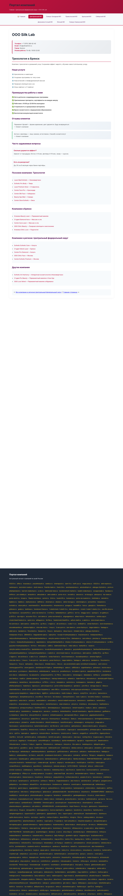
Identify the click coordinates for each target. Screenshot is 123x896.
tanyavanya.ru (66, 708)
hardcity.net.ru (98, 810)
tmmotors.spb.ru (48, 802)
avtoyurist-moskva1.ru (16, 762)
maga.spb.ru (91, 868)
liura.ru (84, 605)
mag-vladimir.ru (83, 872)
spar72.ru (91, 886)
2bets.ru (73, 719)
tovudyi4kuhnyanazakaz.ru (54, 649)
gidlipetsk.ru (13, 784)
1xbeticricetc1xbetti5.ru (61, 620)
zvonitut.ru (55, 711)
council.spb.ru (76, 784)
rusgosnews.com (91, 740)
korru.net (20, 737)
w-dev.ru (24, 744)
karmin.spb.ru (38, 872)
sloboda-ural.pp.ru (60, 766)
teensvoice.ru (102, 693)
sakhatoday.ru (25, 751)
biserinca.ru (13, 799)
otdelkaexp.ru (28, 770)
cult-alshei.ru (36, 806)
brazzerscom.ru (83, 635)
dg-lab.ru (53, 762)
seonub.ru (47, 711)
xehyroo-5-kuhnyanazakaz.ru (96, 642)
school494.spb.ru (44, 740)
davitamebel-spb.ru (81, 773)
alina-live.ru (57, 879)
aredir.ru (99, 894)
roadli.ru (22, 678)
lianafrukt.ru (65, 846)
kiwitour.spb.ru (103, 872)
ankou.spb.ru (88, 748)
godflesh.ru (106, 711)
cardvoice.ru (70, 682)
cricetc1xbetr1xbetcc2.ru (17, 620)
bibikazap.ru (82, 883)
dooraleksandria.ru (15, 627)
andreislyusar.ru (44, 671)
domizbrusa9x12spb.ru (105, 678)
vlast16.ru (12, 737)
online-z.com (98, 766)
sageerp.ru (68, 810)
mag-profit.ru (59, 839)
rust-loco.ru (13, 740)
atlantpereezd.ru (14, 591)
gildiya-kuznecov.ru (37, 759)
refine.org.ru (84, 861)
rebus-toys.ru (67, 631)
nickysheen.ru (87, 850)
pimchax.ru (96, 638)
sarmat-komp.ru (14, 722)
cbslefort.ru (68, 843)
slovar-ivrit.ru (26, 689)
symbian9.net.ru (26, 802)
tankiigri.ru (98, 886)
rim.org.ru (84, 806)
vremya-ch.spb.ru (52, 817)
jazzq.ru (83, 854)
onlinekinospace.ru (56, 715)
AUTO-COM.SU (72, 766)
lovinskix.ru (13, 605)
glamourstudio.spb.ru (98, 865)
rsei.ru (48, 875)
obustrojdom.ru (87, 802)
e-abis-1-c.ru (72, 624)
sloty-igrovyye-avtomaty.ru (80, 689)
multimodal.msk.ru (94, 751)
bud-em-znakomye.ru (29, 591)
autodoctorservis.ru (26, 726)
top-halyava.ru (14, 613)
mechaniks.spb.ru (29, 832)
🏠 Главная (21, 16)
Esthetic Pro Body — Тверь (23, 183)
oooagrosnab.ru (98, 591)
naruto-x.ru (55, 671)
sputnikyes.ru (51, 751)
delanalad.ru (88, 675)
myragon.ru (48, 795)
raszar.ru (91, 646)
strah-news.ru (38, 587)
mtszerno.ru (49, 835)
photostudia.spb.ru (36, 795)
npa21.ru (42, 817)
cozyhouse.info (14, 879)
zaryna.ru (32, 700)
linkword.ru (67, 828)
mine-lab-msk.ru (41, 627)
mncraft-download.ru (79, 711)
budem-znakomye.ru (85, 591)
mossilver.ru (39, 777)
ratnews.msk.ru (106, 843)
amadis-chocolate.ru (37, 722)
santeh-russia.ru (14, 802)
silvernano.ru (50, 602)
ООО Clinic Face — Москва (23, 255)
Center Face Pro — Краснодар (24, 190)
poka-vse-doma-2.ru (39, 613)
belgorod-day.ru (35, 693)
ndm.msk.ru (24, 792)
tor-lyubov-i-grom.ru (79, 671)
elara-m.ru (44, 719)
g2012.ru (71, 613)
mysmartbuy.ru (45, 678)
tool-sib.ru (81, 799)
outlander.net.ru (80, 868)
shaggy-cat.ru (85, 613)
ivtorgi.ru (73, 817)
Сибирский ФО (101, 16)
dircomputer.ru (93, 704)
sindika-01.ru (35, 624)
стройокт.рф (13, 854)
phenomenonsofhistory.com (18, 883)
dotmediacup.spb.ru (79, 857)
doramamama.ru (24, 704)
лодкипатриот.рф (88, 784)
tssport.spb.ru (67, 813)
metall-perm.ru (14, 792)
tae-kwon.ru (55, 733)
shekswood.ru (48, 872)
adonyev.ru (98, 594)
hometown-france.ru (41, 609)
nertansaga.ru (77, 675)
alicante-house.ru (95, 875)
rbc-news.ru (107, 594)
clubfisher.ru (91, 700)
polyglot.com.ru (106, 781)
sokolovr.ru (102, 708)
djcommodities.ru (35, 682)
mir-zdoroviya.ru (45, 784)
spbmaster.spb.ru (27, 868)
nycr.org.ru (34, 817)
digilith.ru (45, 693)
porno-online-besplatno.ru (63, 686)
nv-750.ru (58, 675)
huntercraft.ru (107, 850)
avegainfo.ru (84, 733)
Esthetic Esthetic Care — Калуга (25, 245)
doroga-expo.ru (95, 686)
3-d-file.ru (50, 613)
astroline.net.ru (86, 781)
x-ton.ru (52, 682)
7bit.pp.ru (92, 755)
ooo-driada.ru (23, 784)
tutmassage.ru (79, 722)
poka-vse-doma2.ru (55, 616)
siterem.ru (66, 784)
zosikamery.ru (47, 766)
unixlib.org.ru (44, 890)
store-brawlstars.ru (106, 624)
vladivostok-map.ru (60, 646)
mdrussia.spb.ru (66, 861)
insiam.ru (75, 733)
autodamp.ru (13, 682)
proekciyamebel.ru (61, 806)
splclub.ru (77, 686)
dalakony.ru (109, 792)
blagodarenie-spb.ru (40, 635)
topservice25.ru (30, 813)
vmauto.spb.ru (14, 861)
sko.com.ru (70, 773)
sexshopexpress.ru (72, 587)
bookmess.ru (57, 828)
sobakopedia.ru (22, 755)
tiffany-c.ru (26, 773)
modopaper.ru (81, 682)
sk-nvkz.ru (92, 824)
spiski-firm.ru (35, 719)
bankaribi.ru (83, 646)
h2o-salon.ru (76, 744)
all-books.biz (104, 857)
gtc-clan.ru (67, 883)
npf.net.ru (84, 755)
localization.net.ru (97, 835)
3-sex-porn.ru (60, 627)
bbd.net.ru (47, 770)
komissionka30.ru (47, 839)
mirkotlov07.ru (26, 843)
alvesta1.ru (97, 748)
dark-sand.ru (25, 624)
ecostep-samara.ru (37, 773)
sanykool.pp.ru (33, 890)
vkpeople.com (34, 857)
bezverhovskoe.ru (74, 792)
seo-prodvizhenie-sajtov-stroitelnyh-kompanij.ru (80, 664)
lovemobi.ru (13, 894)
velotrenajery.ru (81, 602)
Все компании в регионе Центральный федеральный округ (39, 292)
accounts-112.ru (31, 616)
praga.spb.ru (99, 722)
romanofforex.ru (14, 766)
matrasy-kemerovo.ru (59, 678)
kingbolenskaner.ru (62, 781)
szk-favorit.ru (34, 781)
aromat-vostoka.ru (15, 770)
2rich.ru (52, 598)
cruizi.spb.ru (99, 854)
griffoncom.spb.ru (66, 759)
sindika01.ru (82, 624)
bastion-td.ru (80, 770)
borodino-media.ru (94, 697)
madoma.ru (27, 686)
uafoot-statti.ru (76, 620)
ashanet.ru (71, 678)
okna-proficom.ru (35, 715)
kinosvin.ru (67, 744)
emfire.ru (12, 594)
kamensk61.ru (103, 861)
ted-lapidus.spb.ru (15, 824)
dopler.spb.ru (101, 788)
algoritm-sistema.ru (94, 711)
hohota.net (83, 766)
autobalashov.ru (14, 719)
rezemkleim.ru (26, 711)
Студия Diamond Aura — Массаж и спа (28, 219)
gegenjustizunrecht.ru (96, 715)
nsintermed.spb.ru (60, 854)
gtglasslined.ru (52, 813)
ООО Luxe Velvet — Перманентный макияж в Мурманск (33, 281)
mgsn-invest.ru (69, 875)
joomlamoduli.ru (20, 846)
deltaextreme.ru (14, 843)
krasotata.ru (27, 584)
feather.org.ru (81, 886)
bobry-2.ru (65, 850)
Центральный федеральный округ (26, 9)
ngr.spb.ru (80, 740)
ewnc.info (40, 755)
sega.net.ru (102, 879)
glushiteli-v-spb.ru (72, 835)
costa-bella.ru (61, 729)
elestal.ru (59, 602)
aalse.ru (67, 667)
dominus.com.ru (14, 890)
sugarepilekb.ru (34, 788)
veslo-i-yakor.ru (81, 697)
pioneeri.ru (25, 722)
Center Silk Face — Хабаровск (24, 194)
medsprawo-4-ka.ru (16, 635)
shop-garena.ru (74, 609)
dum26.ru (40, 821)
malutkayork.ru (87, 744)
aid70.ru (109, 788)
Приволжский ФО (71, 16)
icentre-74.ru (69, 839)
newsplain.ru (60, 682)
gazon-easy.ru (23, 788)
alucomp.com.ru (44, 894)
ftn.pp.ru (22, 810)
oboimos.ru (102, 813)
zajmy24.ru (52, 635)
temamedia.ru (48, 843)
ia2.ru (11, 733)
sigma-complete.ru (45, 824)
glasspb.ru (91, 605)
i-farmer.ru (24, 828)
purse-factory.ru (82, 627)
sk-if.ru (11, 846)
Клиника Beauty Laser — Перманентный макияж (31, 216)
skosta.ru (52, 832)
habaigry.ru (105, 751)
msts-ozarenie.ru (66, 788)
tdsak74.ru (24, 729)
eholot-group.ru (81, 824)
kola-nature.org (14, 868)
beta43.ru (74, 846)
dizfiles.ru (96, 675)
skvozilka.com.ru (90, 890)
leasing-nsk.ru (79, 839)
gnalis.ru (21, 609)
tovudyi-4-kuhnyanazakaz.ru (67, 635)
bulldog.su (58, 868)
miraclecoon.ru (59, 605)
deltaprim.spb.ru (99, 744)
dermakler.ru (82, 894)
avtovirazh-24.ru (73, 854)
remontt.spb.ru (24, 795)
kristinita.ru (83, 704)
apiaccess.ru (47, 792)
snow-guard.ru (29, 667)
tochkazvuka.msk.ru (72, 777)
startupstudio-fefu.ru (71, 715)
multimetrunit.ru (91, 799)
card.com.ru (13, 759)
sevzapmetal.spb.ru (100, 821)
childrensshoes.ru (92, 832)
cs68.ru (50, 646)
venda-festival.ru (93, 624)
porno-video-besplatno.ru (41, 689)
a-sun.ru (59, 832)
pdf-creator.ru (107, 748)
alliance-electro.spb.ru (90, 726)
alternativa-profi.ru (69, 894)
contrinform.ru (45, 861)
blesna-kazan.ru (28, 777)
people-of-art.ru (85, 777)
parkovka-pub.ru (103, 890)
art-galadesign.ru (15, 773)
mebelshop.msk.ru (58, 770)
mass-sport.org (34, 828)
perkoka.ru (96, 667)
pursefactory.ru (65, 671)
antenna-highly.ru (29, 627)
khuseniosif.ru (66, 857)
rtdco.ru (59, 664)
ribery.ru (105, 686)
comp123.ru (84, 693)
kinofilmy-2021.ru (40, 708)
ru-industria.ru (14, 715)
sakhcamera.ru (76, 726)
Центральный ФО (36, 16)
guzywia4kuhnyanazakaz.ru (82, 649)
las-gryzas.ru (50, 886)
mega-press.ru (87, 584)
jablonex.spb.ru (46, 828)
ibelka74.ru (106, 875)
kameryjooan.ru (79, 788)
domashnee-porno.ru (27, 697)
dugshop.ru (22, 740)
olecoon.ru (79, 594)
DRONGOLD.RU (102, 824)
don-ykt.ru (93, 693)
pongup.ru (68, 605)
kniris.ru (25, 857)
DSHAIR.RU (37, 802)
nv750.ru (45, 682)
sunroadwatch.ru (79, 843)
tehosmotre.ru (90, 616)
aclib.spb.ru (36, 839)
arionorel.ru (56, 857)
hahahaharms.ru (61, 613)
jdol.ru (95, 708)
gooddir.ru (23, 748)
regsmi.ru (39, 744)
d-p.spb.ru (48, 773)
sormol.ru (45, 598)
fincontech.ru (32, 631)
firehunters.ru (101, 605)
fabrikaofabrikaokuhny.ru (101, 649)
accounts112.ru (26, 613)
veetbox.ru (49, 584)
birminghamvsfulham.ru (103, 719)
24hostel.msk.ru (14, 744)
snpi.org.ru (77, 737)
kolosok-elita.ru (44, 733)
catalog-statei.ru (89, 817)
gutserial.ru (55, 861)
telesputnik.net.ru (35, 883)
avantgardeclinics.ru (16, 850)
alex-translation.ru (98, 846)
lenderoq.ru (48, 777)
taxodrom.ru (78, 810)
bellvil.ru (12, 886)
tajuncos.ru (36, 686)
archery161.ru (94, 733)
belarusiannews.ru (69, 879)
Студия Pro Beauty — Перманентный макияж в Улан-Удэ (34, 278)
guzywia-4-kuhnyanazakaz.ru (19, 646)
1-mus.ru (52, 627)
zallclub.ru (83, 751)
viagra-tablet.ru (94, 627)
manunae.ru (91, 682)
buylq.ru (36, 850)
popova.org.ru (92, 883)
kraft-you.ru (77, 584)
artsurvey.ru (91, 894)
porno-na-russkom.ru (83, 598)
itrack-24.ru (60, 587)
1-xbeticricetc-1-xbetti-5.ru (58, 609)
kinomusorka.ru (55, 719)
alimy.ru (90, 766)
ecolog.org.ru (89, 722)
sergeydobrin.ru (58, 777)
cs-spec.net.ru (89, 828)
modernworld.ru (58, 824)
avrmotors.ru (104, 770)
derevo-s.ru (35, 861)
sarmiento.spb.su (30, 737)
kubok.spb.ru (100, 762)
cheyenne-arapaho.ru (85, 821)
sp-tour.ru (101, 799)
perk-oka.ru (13, 671)
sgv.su (31, 748)
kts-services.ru (14, 624)
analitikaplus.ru (27, 766)
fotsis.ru (92, 773)
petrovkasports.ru (47, 686)
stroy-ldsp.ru (67, 832)
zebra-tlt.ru (24, 715)
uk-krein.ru (93, 861)
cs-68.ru (110, 642)
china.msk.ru (49, 868)
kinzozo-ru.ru (33, 729)
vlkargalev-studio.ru (28, 879)
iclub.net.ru (13, 788)
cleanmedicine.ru (15, 689)
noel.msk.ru (28, 850)
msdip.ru (88, 708)
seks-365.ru (55, 689)
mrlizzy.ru (102, 832)
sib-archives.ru (61, 624)
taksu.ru (76, 693)
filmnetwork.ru (48, 744)
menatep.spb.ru (55, 890)
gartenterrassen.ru (68, 890)
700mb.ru (39, 879)
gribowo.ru (13, 609)
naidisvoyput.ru (57, 875)
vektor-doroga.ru (69, 602)
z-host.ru (12, 642)
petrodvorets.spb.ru (46, 854)
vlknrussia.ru (42, 646)
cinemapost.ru (59, 584)
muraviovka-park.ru (37, 704)
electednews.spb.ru (69, 886)
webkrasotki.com (54, 748)
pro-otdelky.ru (21, 594)
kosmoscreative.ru (93, 770)
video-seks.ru (73, 646)
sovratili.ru (71, 594)
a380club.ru (76, 667)
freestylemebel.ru (27, 875)
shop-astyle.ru (25, 861)
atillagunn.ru (40, 620)
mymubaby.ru (56, 740)
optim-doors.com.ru (16, 817)
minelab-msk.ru (79, 631)
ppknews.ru (27, 806)
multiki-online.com (40, 748)
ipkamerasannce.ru (81, 875)
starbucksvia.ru (31, 602)
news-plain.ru (67, 675)
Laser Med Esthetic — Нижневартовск (27, 180)
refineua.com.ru (77, 828)
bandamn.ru (22, 631)
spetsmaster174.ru (15, 821)
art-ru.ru (21, 894)
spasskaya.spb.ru (15, 857)
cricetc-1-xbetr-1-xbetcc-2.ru (90, 609)
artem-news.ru (100, 795)
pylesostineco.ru (53, 788)
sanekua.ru (56, 846)
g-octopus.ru (22, 671)
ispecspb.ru (25, 733)
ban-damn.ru (71, 627)
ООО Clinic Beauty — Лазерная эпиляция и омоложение (34, 226)
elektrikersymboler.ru (38, 751)
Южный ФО (61, 22)
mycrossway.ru (37, 843)
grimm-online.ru (68, 868)
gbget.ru (99, 682)
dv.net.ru (110, 879)
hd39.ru (88, 839)
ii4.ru (59, 813)
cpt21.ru (17, 733)
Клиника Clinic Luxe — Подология (26, 230)
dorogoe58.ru (31, 810)
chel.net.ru (108, 737)
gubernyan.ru (41, 813)
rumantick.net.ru (38, 835)
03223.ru (12, 584)
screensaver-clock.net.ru (53, 755)
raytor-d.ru (31, 620)
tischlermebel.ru (60, 872)
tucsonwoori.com (84, 846)
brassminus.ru (103, 806)
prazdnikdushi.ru (38, 584)
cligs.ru (74, 883)
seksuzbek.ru (41, 594)
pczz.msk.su (34, 854)
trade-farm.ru (80, 678)
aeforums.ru (74, 751)
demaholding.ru (58, 667)
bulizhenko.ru (26, 835)
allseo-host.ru (79, 616)
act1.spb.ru (96, 781)
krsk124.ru (90, 762)
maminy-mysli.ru (45, 857)
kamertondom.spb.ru (41, 726)
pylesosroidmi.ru (56, 883)
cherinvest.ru (65, 748)
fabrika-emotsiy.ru (79, 759)
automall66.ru (71, 872)
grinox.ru (44, 788)
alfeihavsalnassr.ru (15, 686)
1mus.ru (49, 631)
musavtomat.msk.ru (74, 802)
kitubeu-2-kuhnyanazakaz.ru (75, 642)
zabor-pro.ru (13, 810)
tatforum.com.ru (56, 894)
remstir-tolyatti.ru (78, 708)
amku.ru (58, 886)
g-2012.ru (12, 616)
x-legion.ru (51, 624)
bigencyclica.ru (105, 733)
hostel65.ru (77, 605)
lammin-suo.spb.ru (54, 737)
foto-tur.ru (47, 697)
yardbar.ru (93, 872)
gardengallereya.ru (79, 795)
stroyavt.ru (102, 726)
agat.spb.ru (107, 759)
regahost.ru (34, 733)
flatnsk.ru (52, 781)
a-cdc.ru (40, 591)
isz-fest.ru (32, 755)
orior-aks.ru (13, 781)
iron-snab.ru (51, 729)
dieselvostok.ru (103, 740)
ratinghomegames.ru (16, 813)
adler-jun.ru (13, 631)
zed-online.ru (86, 638)
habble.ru (21, 602)
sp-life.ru (43, 624)
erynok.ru (45, 715)
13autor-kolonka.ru (34, 598)
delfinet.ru (40, 602)
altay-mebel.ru (100, 828)
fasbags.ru (104, 627)
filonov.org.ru (23, 865)
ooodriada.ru (55, 865)
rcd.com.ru (95, 839)
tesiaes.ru (109, 755)
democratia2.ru (14, 828)
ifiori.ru (79, 817)
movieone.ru (107, 671)
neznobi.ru (104, 598)
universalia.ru (52, 700)
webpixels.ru (24, 854)
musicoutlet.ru (39, 868)
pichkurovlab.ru (55, 693)
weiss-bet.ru (23, 700)
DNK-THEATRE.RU (15, 832)
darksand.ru (58, 631)
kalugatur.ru (101, 755)
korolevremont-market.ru (67, 591)
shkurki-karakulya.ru (52, 722)
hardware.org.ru (31, 762)
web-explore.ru (106, 584)
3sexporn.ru (42, 631)
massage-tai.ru (37, 711)
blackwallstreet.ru (91, 813)
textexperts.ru (14, 708)
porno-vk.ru (62, 594)
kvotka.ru (42, 729)
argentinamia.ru (86, 667)
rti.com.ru (90, 795)
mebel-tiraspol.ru (93, 857)
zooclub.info (13, 865)
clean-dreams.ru (64, 704)
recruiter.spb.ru (70, 762)
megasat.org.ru (84, 835)
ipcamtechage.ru (41, 832)
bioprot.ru (104, 839)
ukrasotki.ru (32, 594)
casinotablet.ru (41, 700)
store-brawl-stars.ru (98, 620)
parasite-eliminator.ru (30, 824)
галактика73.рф (59, 773)
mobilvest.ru (38, 770)
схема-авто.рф (43, 762)
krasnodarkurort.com (25, 799)
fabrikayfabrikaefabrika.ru (38, 638)
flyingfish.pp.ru (14, 839)
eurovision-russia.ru (25, 587)
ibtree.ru (24, 890)
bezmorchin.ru (107, 729)
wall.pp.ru (46, 883)
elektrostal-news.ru (51, 591)
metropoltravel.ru (68, 697)
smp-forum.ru (70, 770)
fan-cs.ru (109, 799)
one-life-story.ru (107, 609)
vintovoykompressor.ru (85, 719)
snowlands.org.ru (79, 832)
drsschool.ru (85, 792)
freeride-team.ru (49, 587)
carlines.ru (44, 781)
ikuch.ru (27, 817)
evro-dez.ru (13, 675)
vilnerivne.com (55, 850)
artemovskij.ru (90, 788)
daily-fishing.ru (59, 835)
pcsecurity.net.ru (70, 799)
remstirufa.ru (101, 700)
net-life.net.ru (54, 726)
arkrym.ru (74, 704)
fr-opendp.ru (58, 821)
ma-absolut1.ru (34, 675)
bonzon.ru (19, 886)
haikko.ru (12, 755)
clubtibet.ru (107, 777)
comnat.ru (76, 755)
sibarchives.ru (33, 671)
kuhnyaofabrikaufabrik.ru (55, 642)
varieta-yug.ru (101, 616)
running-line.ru (87, 737)
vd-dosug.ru (89, 594)
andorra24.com (79, 813)
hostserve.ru (70, 598)
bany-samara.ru (39, 875)
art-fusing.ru (59, 843)
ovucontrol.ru (65, 689)
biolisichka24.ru (65, 711)
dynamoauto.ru (23, 781)
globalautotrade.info (59, 792)
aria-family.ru (13, 678)
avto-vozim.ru (65, 726)
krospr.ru (24, 598)
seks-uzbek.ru (52, 594)
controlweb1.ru (14, 729)
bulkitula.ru (29, 609)
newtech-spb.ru (14, 711)
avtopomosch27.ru (47, 675)
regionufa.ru (13, 700)
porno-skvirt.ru (14, 598)
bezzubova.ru (97, 777)
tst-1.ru (77, 613)
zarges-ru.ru (84, 715)
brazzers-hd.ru (106, 638)
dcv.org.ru (99, 817)
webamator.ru (23, 675)
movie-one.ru (106, 667)
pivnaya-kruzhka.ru (26, 708)
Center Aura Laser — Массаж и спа (26, 223)
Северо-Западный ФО (53, 16)
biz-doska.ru (57, 697)
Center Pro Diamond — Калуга (24, 252)
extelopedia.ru (42, 737)
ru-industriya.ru (96, 689)
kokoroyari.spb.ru (15, 777)
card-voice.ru (102, 664)
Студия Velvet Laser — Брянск (24, 249)
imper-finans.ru (74, 806)
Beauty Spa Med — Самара (23, 197)
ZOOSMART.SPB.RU (97, 792)
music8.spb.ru (81, 762)
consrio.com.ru (66, 733)
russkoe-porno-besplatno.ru (18, 693)
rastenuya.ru (13, 587)
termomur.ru (81, 700)
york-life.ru (85, 686)
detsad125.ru (34, 784)
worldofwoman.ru (52, 704)
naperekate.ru (41, 642)
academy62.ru (67, 795)
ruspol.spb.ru (48, 821)
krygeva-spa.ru (98, 737)
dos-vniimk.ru (92, 879)
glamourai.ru (93, 806)
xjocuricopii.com (60, 802)
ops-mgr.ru (21, 616)
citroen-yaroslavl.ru (93, 843)
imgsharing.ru (13, 697)
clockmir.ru (97, 850)
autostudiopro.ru (85, 587)
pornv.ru (110, 587)
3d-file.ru (49, 620)
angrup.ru (60, 762)
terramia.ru (57, 795)
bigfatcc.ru (13, 602)
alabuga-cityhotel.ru (99, 587)
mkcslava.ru (65, 719)
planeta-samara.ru (32, 678)
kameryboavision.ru (51, 759)
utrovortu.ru (25, 719)
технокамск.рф (34, 865)
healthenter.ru (104, 704)
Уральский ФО (86, 16)
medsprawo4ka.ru (96, 635)
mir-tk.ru (33, 646)
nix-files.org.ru (14, 751)
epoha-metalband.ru (69, 740)
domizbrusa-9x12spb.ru (44, 667)
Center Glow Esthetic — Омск (24, 200)
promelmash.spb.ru (67, 865)
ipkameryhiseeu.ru (29, 821)
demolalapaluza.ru (54, 708)
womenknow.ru (81, 879)
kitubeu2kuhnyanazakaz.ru (26, 642)
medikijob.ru (13, 795)
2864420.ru (28, 635)
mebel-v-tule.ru (49, 799)
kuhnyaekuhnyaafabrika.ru (18, 653)
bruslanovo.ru (57, 784)
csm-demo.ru (42, 616)
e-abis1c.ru (86, 620)
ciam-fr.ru (68, 584)
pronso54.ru (92, 602)
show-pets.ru (22, 605)
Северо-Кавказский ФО (77, 22)
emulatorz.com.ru (32, 894)
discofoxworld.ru (46, 605)
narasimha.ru (23, 682)
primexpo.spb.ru (95, 729)
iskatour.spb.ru (67, 737)
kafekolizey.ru (100, 784)
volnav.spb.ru (67, 755)
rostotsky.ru (106, 697)
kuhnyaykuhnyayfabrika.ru (37, 653)
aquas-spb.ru (44, 850)
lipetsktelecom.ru (37, 649)
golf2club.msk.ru (63, 751)
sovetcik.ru (98, 802)
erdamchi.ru (13, 704)
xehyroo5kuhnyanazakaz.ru (18, 638)
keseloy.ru (12, 872)
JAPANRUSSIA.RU (48, 806)
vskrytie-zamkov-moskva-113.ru (59, 638)
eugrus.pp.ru (71, 729)
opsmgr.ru (95, 613)
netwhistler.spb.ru (105, 883)
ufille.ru (19, 584)
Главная (11, 9)
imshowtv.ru (38, 799)
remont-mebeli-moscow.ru (67, 700)
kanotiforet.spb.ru (67, 722)
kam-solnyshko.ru (70, 821)
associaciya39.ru (83, 729)
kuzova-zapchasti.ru (57, 810)
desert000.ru (64, 817)
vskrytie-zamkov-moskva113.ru (19, 649)
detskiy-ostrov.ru (77, 748)
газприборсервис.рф (24, 872)
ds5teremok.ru (26, 839)
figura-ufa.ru (48, 879)
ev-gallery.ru (104, 613)
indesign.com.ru (14, 875)
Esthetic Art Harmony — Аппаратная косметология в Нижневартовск (38, 275)
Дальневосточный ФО (45, 22)
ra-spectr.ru (45, 865)
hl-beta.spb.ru (32, 740)
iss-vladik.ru (28, 886)
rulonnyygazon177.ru (16, 667)
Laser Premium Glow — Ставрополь (26, 187)
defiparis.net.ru (39, 886)
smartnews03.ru (34, 605)
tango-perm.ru (14, 748)
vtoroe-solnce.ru (75, 850)
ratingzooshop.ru (35, 792)
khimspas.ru (108, 894)
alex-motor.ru (75, 781)
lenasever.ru (101, 602)
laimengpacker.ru (43, 810)
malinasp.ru (58, 744)
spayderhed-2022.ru (94, 671)
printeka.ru (79, 890)
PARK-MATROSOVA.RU (94, 759)
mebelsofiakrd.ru (15, 835)
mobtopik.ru (60, 799)
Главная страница (70, 292)
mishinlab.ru (96, 598)
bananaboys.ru (46, 846)
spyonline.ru (37, 766)
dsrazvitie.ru (87, 810)
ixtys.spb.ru (79, 865)
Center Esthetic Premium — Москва (26, 259)
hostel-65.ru (61, 598)
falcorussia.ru (13, 726)
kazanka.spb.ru (24, 759)
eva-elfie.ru (39, 697)
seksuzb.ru (68, 649)
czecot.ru (90, 854)
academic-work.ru (33, 846)
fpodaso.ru (109, 591)
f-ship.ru (31, 744)
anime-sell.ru (101, 868)
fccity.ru (87, 865)
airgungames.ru (68, 616)
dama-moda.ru (70, 824)
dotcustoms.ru (91, 678)
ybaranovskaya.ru (15, 806)
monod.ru (76, 861)
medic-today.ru (67, 693)
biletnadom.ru (76, 638)
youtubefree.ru (106, 675)
